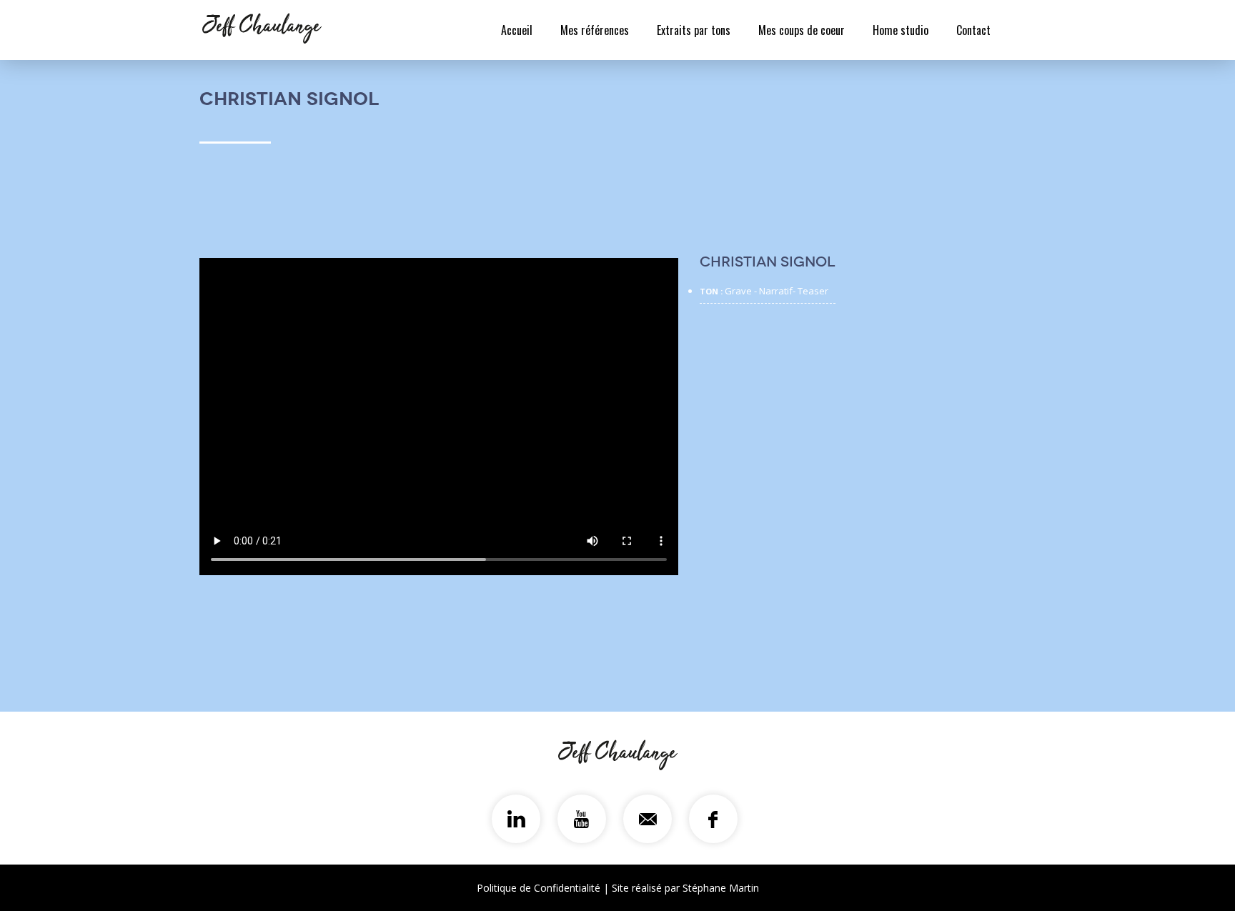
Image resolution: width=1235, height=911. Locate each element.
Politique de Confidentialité (538, 888)
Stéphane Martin (721, 888)
